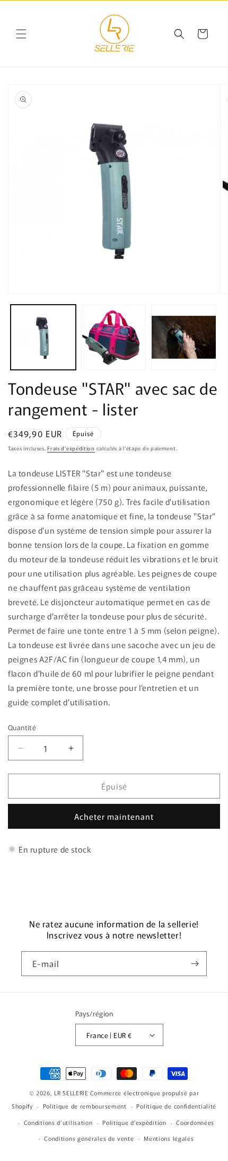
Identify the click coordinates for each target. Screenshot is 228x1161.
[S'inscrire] (194, 963)
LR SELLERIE (71, 1092)
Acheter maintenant (114, 816)
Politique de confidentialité (176, 1106)
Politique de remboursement (85, 1106)
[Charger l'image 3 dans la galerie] (183, 337)
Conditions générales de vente (89, 1138)
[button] (21, 34)
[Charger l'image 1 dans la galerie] (43, 337)
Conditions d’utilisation (58, 1122)
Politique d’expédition (134, 1122)
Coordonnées (195, 1122)
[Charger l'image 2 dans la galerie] (113, 337)
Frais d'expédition (71, 448)
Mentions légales (169, 1138)
